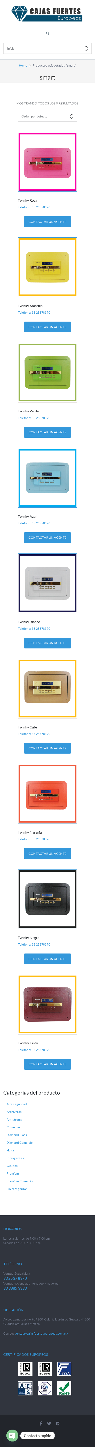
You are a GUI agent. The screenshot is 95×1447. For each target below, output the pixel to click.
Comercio (13, 1127)
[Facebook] (41, 1423)
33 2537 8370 (15, 1278)
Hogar (11, 1150)
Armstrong (14, 1119)
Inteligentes (15, 1158)
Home (23, 65)
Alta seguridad (17, 1104)
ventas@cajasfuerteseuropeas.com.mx (41, 1333)
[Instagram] (58, 1423)
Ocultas (12, 1166)
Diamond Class (17, 1135)
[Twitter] (49, 1423)
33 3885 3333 (15, 1288)
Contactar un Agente (47, 221)
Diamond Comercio (20, 1142)
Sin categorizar (17, 1189)
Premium (13, 1173)
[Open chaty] (12, 1435)
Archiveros (14, 1112)
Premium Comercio (20, 1181)
